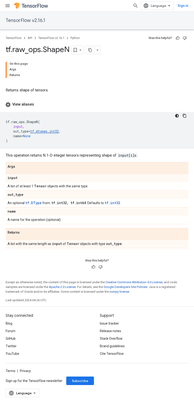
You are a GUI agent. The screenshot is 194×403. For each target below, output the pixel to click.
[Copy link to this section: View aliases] (39, 104)
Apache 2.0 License (62, 287)
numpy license (119, 291)
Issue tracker (109, 323)
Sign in (183, 6)
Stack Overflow (111, 338)
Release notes (110, 331)
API (30, 38)
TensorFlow (14, 38)
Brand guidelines (112, 346)
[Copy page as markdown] (90, 50)
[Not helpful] (184, 38)
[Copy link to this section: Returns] (24, 233)
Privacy (25, 371)
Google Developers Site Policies (125, 287)
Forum (10, 331)
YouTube (12, 354)
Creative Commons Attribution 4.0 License (134, 282)
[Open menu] (7, 5)
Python (75, 38)
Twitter (11, 346)
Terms (10, 371)
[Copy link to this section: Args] (20, 167)
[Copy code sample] (184, 116)
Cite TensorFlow (112, 354)
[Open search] (135, 6)
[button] (97, 104)
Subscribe (80, 381)
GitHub (11, 338)
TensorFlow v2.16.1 (25, 20)
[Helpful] (177, 38)
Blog (9, 323)
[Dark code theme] (177, 116)
